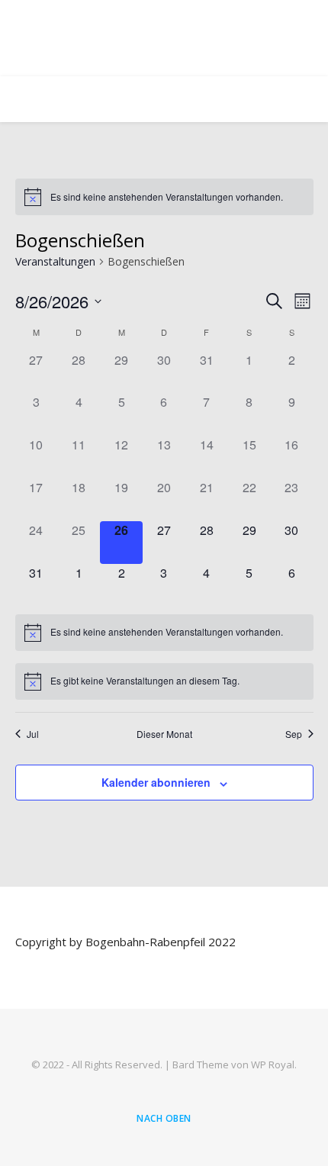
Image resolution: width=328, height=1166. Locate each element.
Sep (293, 734)
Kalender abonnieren (156, 782)
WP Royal (272, 1064)
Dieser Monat (164, 734)
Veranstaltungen (55, 261)
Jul (33, 734)
